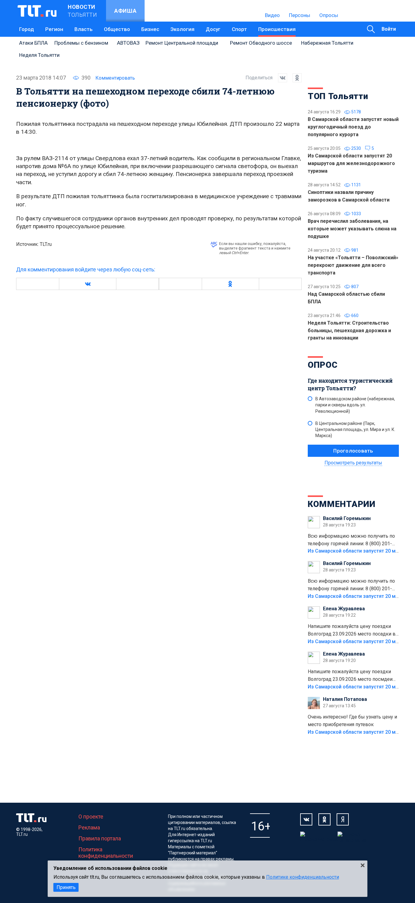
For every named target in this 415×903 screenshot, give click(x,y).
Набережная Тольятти (327, 43)
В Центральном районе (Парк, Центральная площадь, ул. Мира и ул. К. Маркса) (355, 429)
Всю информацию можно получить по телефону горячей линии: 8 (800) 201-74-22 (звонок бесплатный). (351, 540)
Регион (54, 29)
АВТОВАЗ (128, 43)
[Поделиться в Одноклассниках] (294, 77)
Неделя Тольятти (39, 55)
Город (26, 29)
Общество (117, 29)
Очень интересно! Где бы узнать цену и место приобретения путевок (352, 720)
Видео (272, 15)
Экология (182, 29)
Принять (66, 887)
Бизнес (150, 29)
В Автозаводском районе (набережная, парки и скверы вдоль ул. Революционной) (355, 404)
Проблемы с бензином (81, 43)
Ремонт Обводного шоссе (261, 43)
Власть (83, 29)
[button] (87, 284)
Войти (389, 29)
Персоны (299, 15)
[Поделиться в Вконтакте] (280, 77)
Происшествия (277, 29)
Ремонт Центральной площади (182, 43)
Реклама (89, 827)
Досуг (213, 29)
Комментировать (115, 78)
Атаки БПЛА (33, 43)
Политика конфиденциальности (105, 852)
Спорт (239, 29)
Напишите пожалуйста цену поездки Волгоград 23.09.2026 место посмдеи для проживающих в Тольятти (350, 676)
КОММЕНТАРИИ (342, 504)
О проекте (90, 816)
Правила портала (99, 838)
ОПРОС (323, 365)
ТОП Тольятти (338, 96)
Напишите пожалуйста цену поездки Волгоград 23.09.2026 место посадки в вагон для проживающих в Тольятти (352, 630)
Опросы (328, 15)
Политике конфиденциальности (302, 877)
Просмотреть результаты (353, 463)
